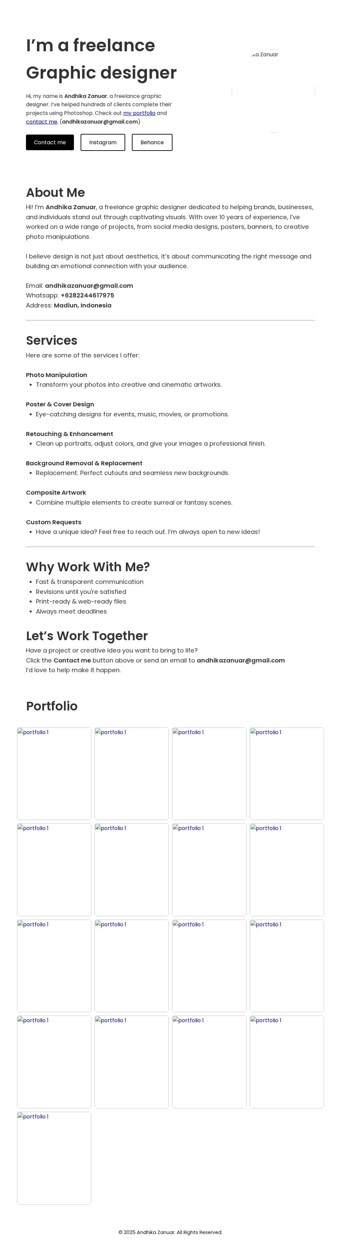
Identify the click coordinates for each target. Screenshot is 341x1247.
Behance (152, 142)
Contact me (50, 142)
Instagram (103, 142)
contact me (41, 122)
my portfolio (139, 113)
